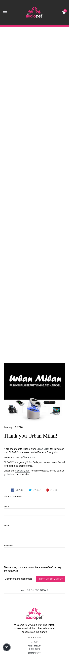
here (9, 474)
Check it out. (29, 457)
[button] (7, 647)
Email (6, 525)
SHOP (34, 641)
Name (6, 506)
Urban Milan (43, 448)
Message (8, 545)
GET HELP (34, 645)
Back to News (37, 590)
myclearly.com (22, 470)
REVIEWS (34, 649)
